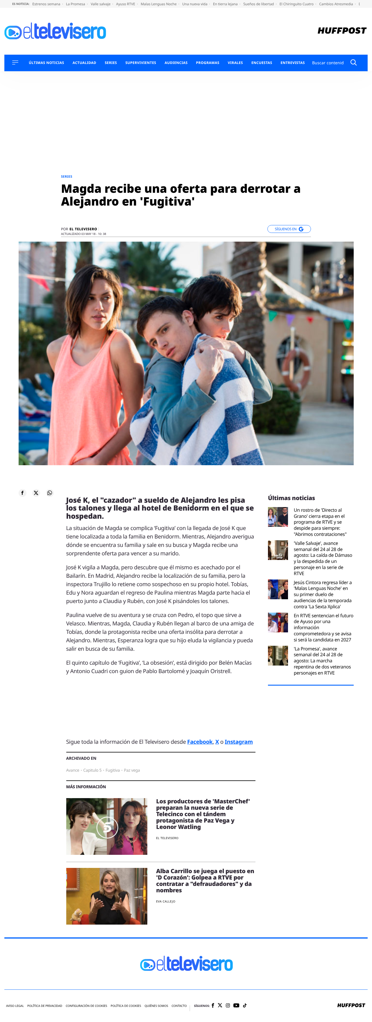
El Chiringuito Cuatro (297, 3)
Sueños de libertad (259, 3)
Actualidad (84, 63)
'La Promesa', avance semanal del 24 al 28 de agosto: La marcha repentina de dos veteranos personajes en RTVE (322, 661)
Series (111, 63)
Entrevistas (293, 63)
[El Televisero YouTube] (236, 1005)
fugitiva (112, 770)
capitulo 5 (92, 770)
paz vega (132, 770)
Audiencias (175, 63)
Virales (235, 63)
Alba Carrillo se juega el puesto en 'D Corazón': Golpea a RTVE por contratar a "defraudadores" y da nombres (205, 880)
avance (72, 770)
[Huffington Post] (342, 31)
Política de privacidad (44, 1006)
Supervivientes (140, 63)
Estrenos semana (46, 3)
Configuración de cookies (86, 1006)
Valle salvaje (101, 3)
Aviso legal (15, 1006)
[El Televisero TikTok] (245, 1005)
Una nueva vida (195, 3)
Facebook (199, 741)
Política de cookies (126, 1006)
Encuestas (261, 63)
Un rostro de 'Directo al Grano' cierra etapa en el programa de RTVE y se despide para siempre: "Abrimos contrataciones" (320, 522)
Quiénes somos (156, 1006)
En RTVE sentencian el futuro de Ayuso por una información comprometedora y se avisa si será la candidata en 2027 (323, 628)
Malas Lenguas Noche (159, 3)
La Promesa (76, 3)
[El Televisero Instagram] (228, 1005)
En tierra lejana (226, 3)
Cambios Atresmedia (336, 3)
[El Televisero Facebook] (213, 1006)
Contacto (179, 1006)
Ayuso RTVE (126, 3)
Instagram (239, 741)
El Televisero (83, 229)
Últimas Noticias (46, 63)
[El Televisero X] (220, 1005)
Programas (207, 63)
